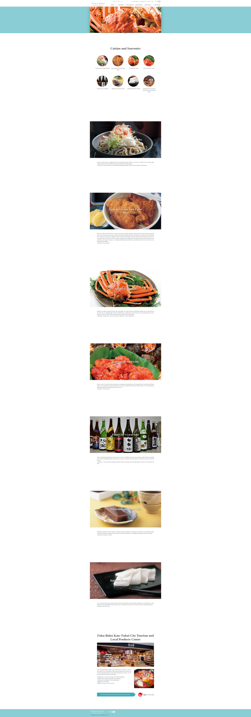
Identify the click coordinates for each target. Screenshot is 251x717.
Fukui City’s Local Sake (102, 88)
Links (152, 1)
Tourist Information (135, 1)
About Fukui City (143, 1)
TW (118, 1)
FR (121, 1)
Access (148, 1)
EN (114, 1)
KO (119, 1)
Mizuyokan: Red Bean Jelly (118, 88)
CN (116, 1)
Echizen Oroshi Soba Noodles (103, 68)
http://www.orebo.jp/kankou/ (108, 683)
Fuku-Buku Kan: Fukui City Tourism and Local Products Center (149, 90)
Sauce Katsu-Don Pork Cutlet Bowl (118, 69)
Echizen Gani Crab (133, 68)
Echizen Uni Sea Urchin (149, 68)
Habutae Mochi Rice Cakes (133, 88)
